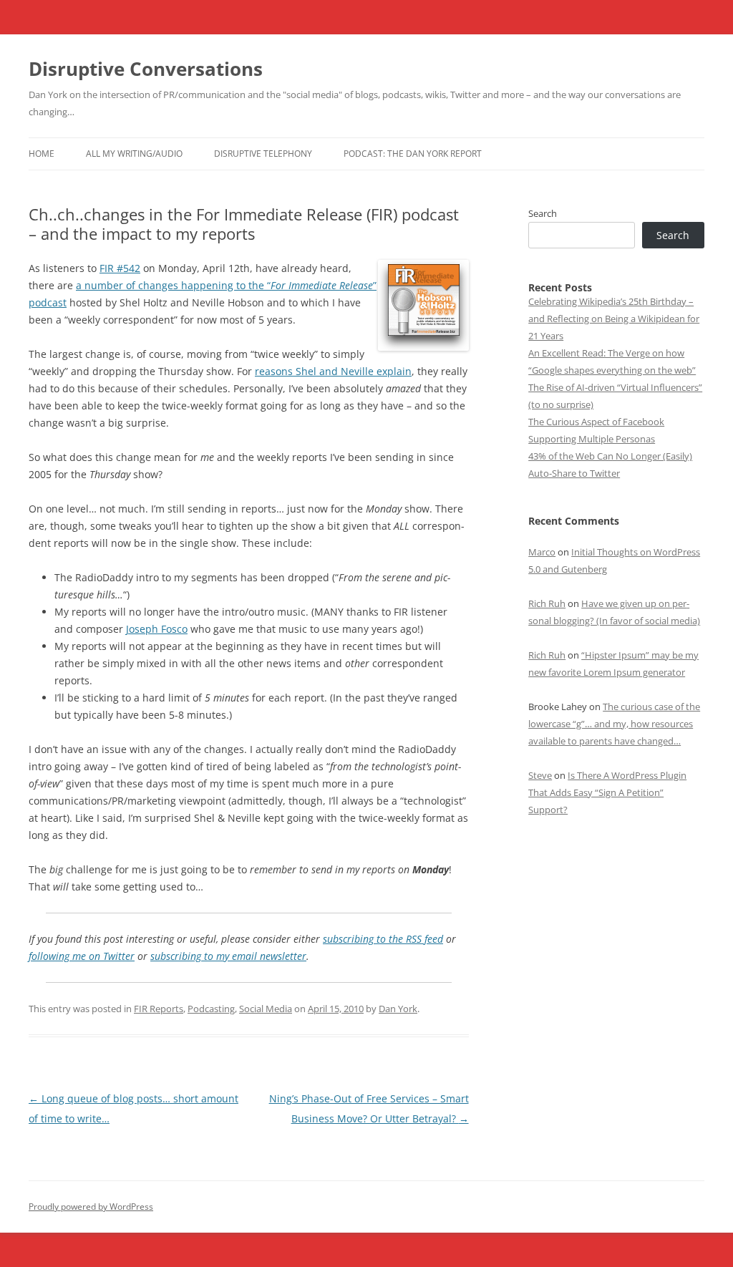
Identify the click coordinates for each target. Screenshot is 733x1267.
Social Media (265, 1008)
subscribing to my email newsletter (228, 956)
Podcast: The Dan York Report (413, 153)
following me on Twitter (82, 956)
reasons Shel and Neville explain (333, 371)
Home (41, 153)
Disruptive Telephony (263, 153)
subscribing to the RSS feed (383, 939)
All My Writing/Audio (134, 153)
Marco (541, 551)
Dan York (398, 1008)
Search (542, 213)
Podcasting (211, 1008)
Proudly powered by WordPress (91, 1206)
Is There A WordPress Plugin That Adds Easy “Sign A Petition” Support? (607, 792)
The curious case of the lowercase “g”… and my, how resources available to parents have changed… (614, 723)
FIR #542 (119, 268)
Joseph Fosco (157, 629)
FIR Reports (158, 1008)
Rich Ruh (546, 603)
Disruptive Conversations (146, 69)
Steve (540, 775)
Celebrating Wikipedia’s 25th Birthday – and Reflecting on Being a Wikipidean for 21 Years (613, 318)
